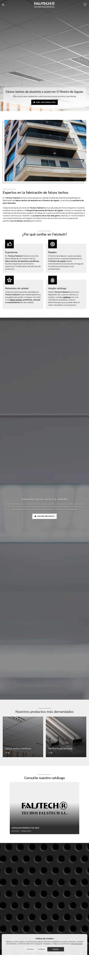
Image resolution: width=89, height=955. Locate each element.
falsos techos (16, 300)
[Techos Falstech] (44, 4)
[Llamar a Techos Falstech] (3, 4)
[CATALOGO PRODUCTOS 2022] (44, 808)
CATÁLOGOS (26, 831)
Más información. (77, 944)
